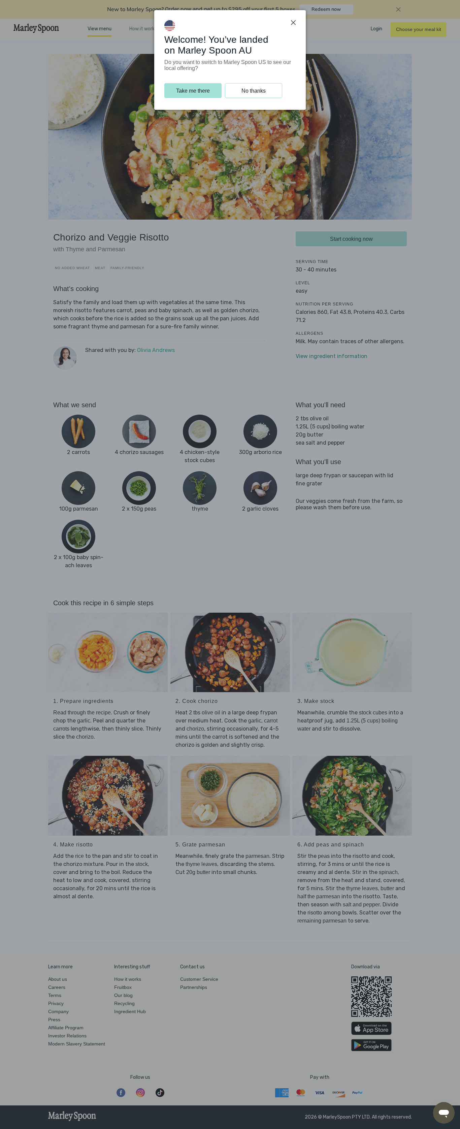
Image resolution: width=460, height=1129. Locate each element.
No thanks (253, 91)
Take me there (193, 91)
